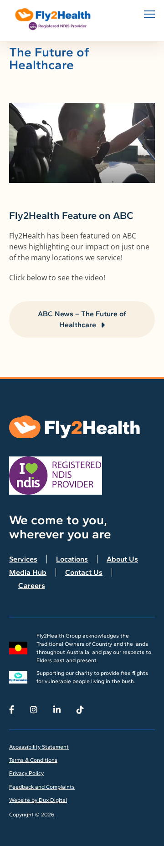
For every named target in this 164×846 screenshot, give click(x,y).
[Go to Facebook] (11, 709)
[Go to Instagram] (33, 709)
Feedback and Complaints (42, 787)
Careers (31, 585)
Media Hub (27, 572)
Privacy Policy (26, 773)
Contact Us (83, 572)
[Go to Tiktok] (80, 709)
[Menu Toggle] (149, 14)
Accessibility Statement (39, 747)
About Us (122, 559)
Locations (72, 559)
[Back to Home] (54, 19)
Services (23, 559)
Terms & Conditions (33, 760)
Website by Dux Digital (38, 800)
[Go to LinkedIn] (57, 709)
